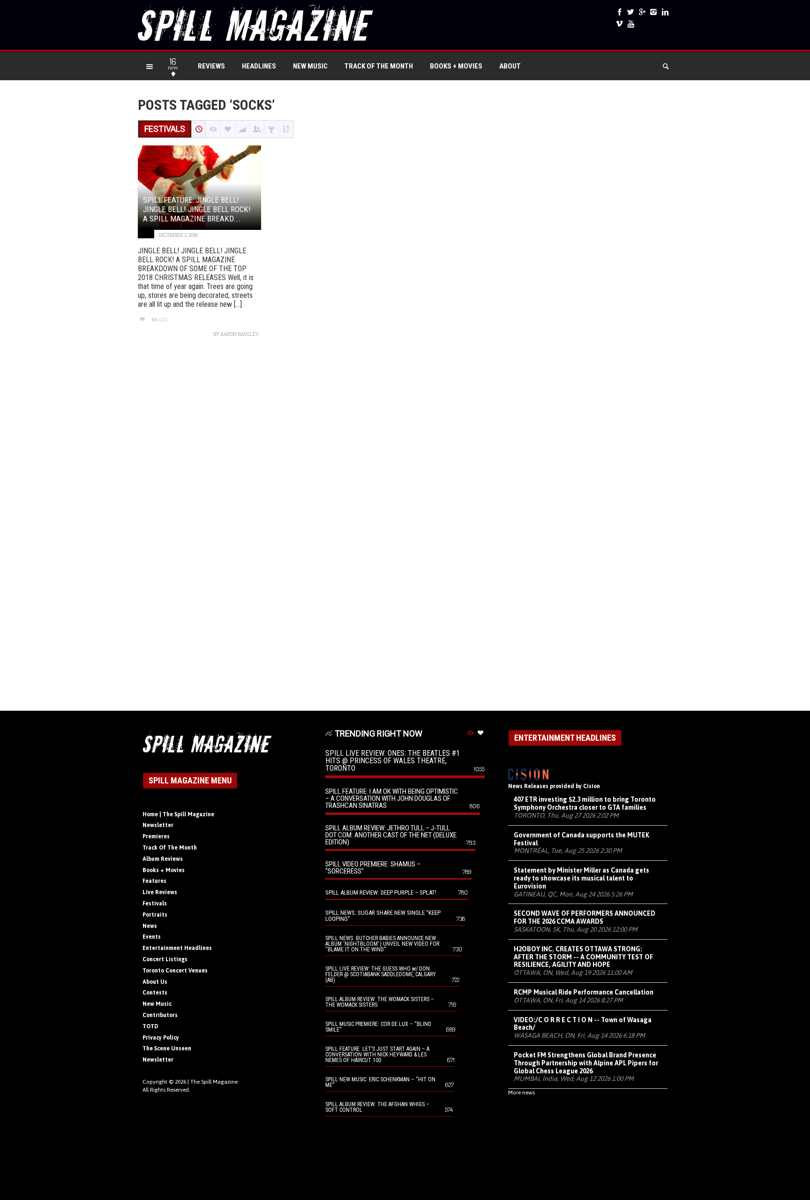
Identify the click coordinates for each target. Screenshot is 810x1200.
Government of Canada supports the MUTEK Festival (581, 839)
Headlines (259, 66)
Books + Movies (456, 66)
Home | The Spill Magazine (178, 814)
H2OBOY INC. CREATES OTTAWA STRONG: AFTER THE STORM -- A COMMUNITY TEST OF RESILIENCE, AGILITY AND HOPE (583, 957)
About (510, 66)
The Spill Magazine (214, 1081)
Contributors (160, 1015)
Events (151, 937)
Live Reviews (159, 892)
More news (521, 1092)
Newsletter (157, 825)
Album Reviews (162, 859)
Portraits (154, 914)
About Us (154, 982)
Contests (154, 992)
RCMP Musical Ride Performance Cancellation (583, 992)
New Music (310, 66)
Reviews (211, 66)
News (149, 926)
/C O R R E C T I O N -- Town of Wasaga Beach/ (583, 1024)
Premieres (156, 836)
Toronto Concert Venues (175, 970)
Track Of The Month (379, 66)
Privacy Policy (160, 1037)
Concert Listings (165, 959)
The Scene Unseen (166, 1048)
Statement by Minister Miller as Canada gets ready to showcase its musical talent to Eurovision (581, 878)
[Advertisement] (405, 529)
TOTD (150, 1026)
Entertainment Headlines (177, 948)
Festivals (154, 903)
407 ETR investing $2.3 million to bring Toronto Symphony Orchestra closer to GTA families (585, 803)
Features (154, 881)
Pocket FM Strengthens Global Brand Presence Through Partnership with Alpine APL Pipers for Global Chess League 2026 (586, 1063)
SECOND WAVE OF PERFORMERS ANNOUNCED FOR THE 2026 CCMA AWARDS (584, 917)
